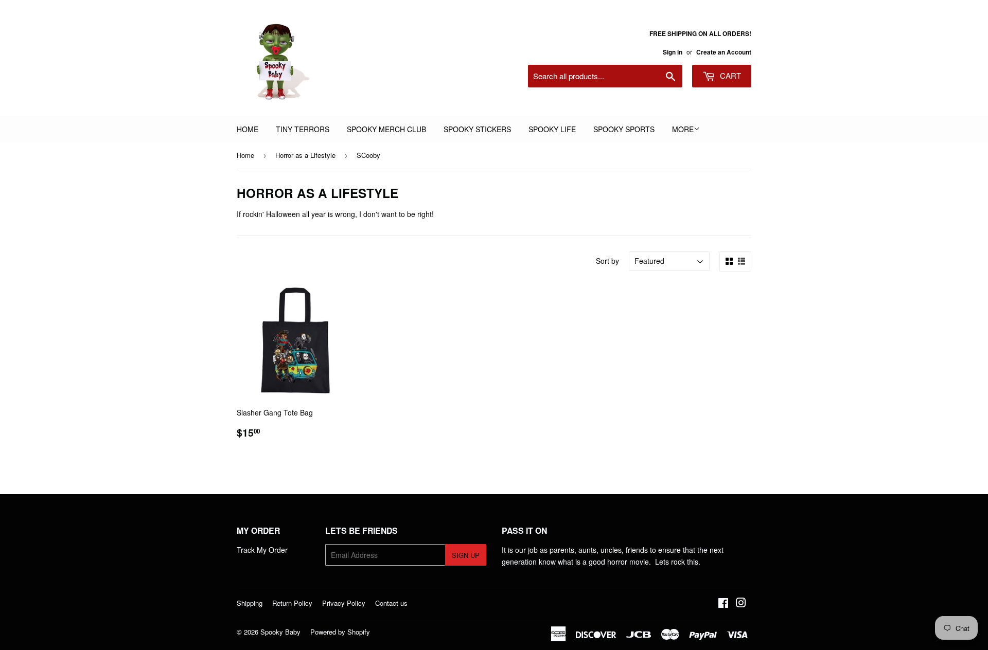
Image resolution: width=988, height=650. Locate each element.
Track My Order (262, 550)
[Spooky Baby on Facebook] (723, 604)
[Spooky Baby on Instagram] (741, 604)
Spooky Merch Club (386, 129)
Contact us (391, 603)
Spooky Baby (280, 632)
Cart (729, 75)
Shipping (249, 603)
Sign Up (466, 555)
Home (247, 129)
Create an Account (723, 52)
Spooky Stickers (477, 129)
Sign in (672, 52)
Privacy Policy (343, 603)
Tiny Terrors (302, 129)
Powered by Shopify (340, 632)
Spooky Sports (624, 129)
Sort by (607, 261)
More (683, 129)
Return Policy (292, 603)
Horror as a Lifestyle (305, 155)
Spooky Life (552, 129)
